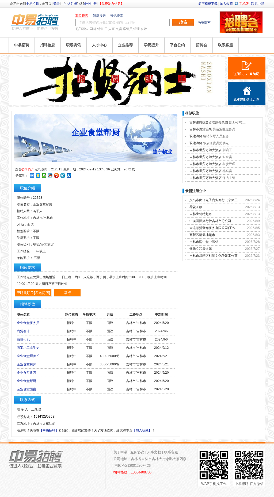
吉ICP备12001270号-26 (133, 466)
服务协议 (137, 452)
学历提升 (151, 45)
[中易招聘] (35, 22)
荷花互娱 (195, 207)
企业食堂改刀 (26, 372)
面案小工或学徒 (28, 348)
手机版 (244, 4)
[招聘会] (241, 32)
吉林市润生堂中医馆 (203, 242)
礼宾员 (227, 171)
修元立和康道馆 (200, 249)
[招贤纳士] (117, 104)
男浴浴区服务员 (224, 129)
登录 (56, 4)
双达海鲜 (195, 136)
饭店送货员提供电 (216, 143)
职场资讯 (73, 45)
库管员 (127, 29)
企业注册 (90, 4)
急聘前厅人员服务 (216, 136)
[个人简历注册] (246, 68)
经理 (136, 29)
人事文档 (154, 452)
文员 (119, 29)
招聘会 (201, 45)
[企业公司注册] (246, 93)
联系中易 (257, 4)
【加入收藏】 (142, 430)
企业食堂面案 (26, 389)
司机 (93, 29)
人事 (111, 29)
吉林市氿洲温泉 (200, 129)
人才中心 (99, 45)
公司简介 (27, 169)
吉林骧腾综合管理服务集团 (208, 122)
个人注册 (70, 4)
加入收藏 (226, 4)
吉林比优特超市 (200, 214)
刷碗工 (227, 150)
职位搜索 (81, 16)
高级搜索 (204, 22)
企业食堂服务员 (28, 323)
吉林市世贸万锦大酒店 (205, 150)
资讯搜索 (116, 16)
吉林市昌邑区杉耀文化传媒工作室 (213, 256)
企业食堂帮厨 (26, 381)
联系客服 (225, 45)
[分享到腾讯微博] (62, 175)
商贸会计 (23, 331)
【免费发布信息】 (111, 4)
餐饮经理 (228, 164)
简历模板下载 (208, 4)
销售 (100, 29)
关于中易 (120, 452)
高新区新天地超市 (202, 235)
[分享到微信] (44, 175)
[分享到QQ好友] (50, 175)
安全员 (227, 157)
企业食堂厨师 (26, 364)
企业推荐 (125, 45)
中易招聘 (32, 4)
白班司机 (23, 339)
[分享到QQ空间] (38, 175)
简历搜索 (99, 16)
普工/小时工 (237, 122)
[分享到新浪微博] (56, 175)
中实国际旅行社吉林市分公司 (210, 221)
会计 (143, 29)
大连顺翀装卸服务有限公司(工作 (212, 228)
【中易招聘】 (49, 430)
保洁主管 (228, 178)
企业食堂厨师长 (28, 356)
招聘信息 (47, 45)
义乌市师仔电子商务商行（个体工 (213, 200)
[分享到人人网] (69, 175)
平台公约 (177, 45)
